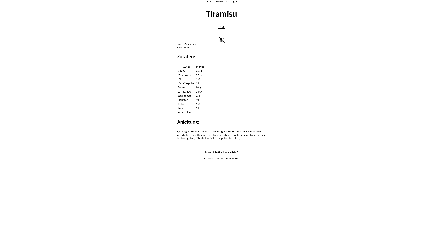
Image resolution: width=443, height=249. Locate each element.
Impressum (209, 158)
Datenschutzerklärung (228, 158)
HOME (221, 27)
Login (234, 1)
